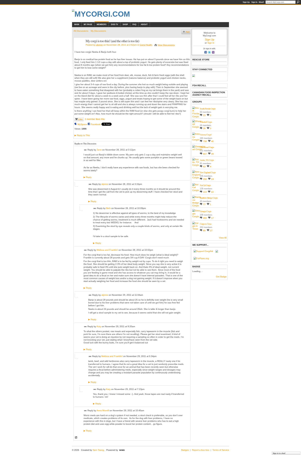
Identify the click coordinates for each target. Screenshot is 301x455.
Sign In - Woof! (257, 2)
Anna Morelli (103, 410)
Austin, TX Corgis (207, 160)
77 (204, 204)
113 (205, 192)
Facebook (96, 124)
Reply (88, 177)
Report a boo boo (200, 450)
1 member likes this (95, 119)
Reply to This (82, 135)
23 (204, 115)
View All (223, 237)
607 (205, 154)
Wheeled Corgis (206, 121)
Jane (99, 149)
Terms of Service (220, 450)
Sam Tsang (98, 450)
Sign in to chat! (279, 453)
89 (204, 230)
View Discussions (166, 45)
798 (205, 141)
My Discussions (98, 31)
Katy (99, 326)
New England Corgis (208, 172)
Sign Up (246, 2)
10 (212, 192)
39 (212, 154)
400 (205, 218)
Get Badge (221, 276)
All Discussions (81, 31)
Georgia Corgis (205, 211)
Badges (185, 450)
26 (204, 128)
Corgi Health (146, 45)
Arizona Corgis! (206, 134)
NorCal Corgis (205, 185)
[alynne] (79, 47)
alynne (99, 45)
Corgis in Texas (205, 223)
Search (298, 2)
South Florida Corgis (207, 108)
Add (188, 32)
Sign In (210, 43)
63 (204, 166)
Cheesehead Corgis (207, 147)
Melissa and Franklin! (107, 250)
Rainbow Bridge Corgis (208, 197)
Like (80, 119)
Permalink (85, 149)
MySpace (82, 124)
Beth (108, 208)
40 (212, 141)
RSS (76, 437)
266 (205, 179)
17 (212, 218)
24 (212, 179)
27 (211, 230)
